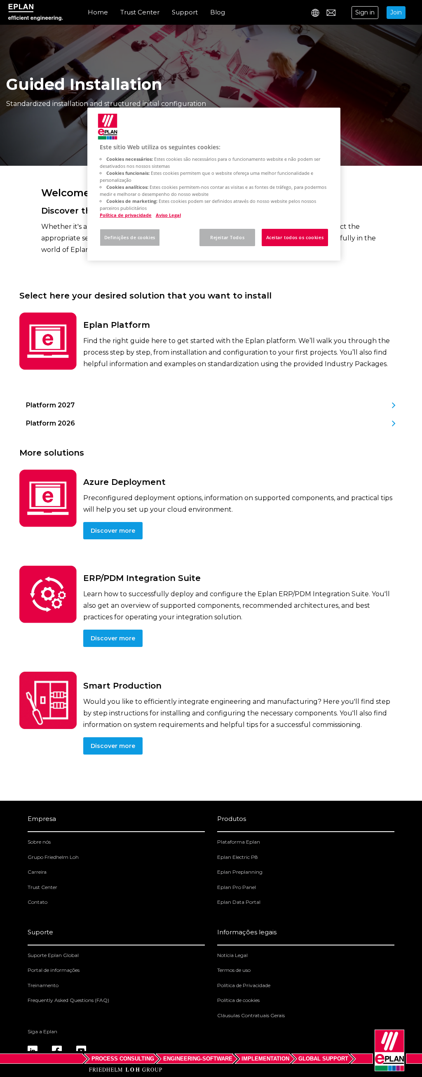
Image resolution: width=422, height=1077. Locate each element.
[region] (213, 184)
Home (98, 12)
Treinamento (43, 985)
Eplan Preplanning (240, 872)
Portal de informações (54, 970)
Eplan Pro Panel (236, 887)
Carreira (37, 872)
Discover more (113, 530)
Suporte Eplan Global (53, 955)
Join (396, 12)
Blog (217, 12)
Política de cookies (238, 1000)
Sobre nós (39, 842)
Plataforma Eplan (238, 842)
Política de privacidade (126, 215)
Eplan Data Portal (238, 902)
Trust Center (139, 12)
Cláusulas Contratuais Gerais (251, 1015)
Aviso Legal (168, 215)
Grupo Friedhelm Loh (53, 857)
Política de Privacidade (243, 985)
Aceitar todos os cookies (295, 237)
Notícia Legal (232, 955)
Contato (37, 902)
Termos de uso (234, 970)
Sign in (365, 12)
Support (185, 12)
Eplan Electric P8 (237, 857)
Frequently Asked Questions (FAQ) (68, 1000)
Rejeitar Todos (227, 237)
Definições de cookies (129, 237)
